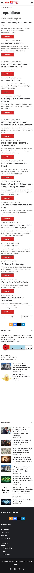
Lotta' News (4, 535)
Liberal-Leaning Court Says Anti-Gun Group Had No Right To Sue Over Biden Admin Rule (22, 459)
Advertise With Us (8, 548)
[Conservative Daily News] (12, 2)
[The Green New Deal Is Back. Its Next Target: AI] (6, 502)
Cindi (4, 261)
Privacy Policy (7, 554)
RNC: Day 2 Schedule (10, 81)
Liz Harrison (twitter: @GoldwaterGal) (12, 18)
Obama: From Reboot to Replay (15, 282)
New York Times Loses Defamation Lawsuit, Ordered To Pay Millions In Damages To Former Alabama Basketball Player (23, 491)
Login (4, 551)
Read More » (7, 36)
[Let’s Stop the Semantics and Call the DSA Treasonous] (6, 443)
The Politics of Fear (9, 246)
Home (4, 7)
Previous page (9, 316)
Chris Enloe (6, 40)
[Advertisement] (17, 402)
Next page (25, 316)
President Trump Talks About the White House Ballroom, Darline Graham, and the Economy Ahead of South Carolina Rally (22, 431)
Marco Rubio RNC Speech (12, 43)
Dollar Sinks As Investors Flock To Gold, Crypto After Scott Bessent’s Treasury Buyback (22, 450)
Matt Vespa (5, 222)
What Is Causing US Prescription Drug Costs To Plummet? (21, 376)
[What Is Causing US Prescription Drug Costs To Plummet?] (6, 377)
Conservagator (5, 529)
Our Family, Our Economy (12, 264)
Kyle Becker (6, 202)
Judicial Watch (5, 532)
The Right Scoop (5, 538)
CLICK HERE (17, 337)
